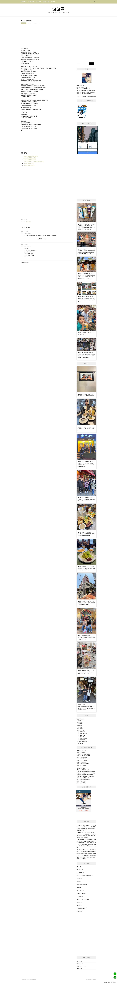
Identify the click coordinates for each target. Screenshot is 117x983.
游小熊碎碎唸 (81, 730)
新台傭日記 (79, 905)
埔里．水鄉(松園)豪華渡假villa (83, 779)
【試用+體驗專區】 (83, 738)
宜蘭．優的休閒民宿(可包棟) (83, 769)
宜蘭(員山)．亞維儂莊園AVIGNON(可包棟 (85, 773)
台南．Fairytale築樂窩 (81, 765)
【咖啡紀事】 (28, 221)
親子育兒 (53, 1)
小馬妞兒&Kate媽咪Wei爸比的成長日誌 (85, 875)
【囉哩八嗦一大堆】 (83, 733)
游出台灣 (38, 1)
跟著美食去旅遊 (80, 902)
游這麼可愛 (46, 1)
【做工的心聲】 (82, 731)
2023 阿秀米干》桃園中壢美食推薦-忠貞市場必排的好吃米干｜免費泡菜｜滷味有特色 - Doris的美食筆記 (86, 841)
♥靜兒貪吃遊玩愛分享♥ (81, 908)
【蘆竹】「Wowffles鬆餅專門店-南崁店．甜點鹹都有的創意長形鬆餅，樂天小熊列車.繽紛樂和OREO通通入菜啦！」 (86, 851)
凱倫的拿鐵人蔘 (80, 869)
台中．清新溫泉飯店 (81, 758)
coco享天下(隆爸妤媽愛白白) (83, 899)
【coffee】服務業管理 (28, 163)
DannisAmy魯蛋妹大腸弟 (82, 884)
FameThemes (94, 979)
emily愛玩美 (79, 887)
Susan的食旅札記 (80, 872)
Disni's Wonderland (80, 890)
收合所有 (83, 719)
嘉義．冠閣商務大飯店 (81, 762)
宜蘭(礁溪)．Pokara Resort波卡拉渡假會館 (85, 776)
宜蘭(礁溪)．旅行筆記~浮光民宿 (83, 754)
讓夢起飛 (79, 881)
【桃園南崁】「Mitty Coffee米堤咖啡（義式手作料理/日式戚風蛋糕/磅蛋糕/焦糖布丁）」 (86, 857)
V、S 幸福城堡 (80, 896)
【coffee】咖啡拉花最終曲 (29, 159)
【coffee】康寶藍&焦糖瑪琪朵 (30, 156)
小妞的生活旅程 (80, 911)
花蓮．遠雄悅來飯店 (81, 752)
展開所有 (79, 719)
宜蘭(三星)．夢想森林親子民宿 (83, 755)
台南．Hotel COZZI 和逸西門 (83, 763)
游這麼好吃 (23, 1)
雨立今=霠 (79, 866)
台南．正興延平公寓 (81, 781)
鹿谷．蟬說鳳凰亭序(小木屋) (83, 777)
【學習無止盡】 (82, 739)
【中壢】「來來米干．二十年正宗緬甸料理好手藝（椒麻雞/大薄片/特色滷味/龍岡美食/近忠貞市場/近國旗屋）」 (86, 844)
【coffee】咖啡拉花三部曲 (29, 158)
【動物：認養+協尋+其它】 (83, 741)
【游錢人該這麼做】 (83, 735)
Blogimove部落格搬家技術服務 (110, 982)
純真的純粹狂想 (80, 878)
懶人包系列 (80, 743)
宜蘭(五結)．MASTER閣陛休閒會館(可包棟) (86, 771)
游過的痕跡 (31, 1)
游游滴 (58, 9)
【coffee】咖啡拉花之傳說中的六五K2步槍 (33, 161)
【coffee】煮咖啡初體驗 (29, 165)
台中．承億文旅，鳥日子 (82, 760)
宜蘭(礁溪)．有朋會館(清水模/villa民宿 (85, 774)
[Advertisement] (47, 35)
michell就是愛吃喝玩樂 (81, 893)
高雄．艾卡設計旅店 (81, 782)
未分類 (79, 720)
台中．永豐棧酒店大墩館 (82, 757)
